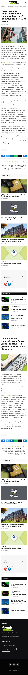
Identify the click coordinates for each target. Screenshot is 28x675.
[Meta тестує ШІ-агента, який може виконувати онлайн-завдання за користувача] (5, 326)
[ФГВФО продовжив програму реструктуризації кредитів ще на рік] (14, 253)
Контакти (6, 652)
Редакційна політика (9, 645)
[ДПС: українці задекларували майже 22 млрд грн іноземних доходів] (14, 186)
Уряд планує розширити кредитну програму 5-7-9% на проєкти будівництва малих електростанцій (20, 166)
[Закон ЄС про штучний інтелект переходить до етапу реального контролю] (5, 317)
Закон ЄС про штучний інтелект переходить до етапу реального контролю (18, 317)
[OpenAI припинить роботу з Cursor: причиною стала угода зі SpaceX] (5, 299)
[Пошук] (26, 2)
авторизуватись (7, 277)
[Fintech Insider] (14, 2)
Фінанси (4, 150)
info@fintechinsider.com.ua (12, 636)
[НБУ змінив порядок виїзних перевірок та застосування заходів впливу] (14, 231)
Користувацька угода (9, 649)
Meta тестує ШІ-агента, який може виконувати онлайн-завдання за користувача (18, 325)
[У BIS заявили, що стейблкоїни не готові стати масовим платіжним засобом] (5, 308)
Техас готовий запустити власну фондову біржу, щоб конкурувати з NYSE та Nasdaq (20, 451)
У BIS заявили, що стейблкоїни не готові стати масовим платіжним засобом (18, 308)
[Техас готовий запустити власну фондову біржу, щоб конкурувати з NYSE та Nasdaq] (14, 35)
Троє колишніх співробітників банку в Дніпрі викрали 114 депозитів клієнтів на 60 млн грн (7, 166)
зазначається (7, 62)
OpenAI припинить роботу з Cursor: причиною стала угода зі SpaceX (18, 299)
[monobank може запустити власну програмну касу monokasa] (14, 208)
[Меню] (2, 2)
